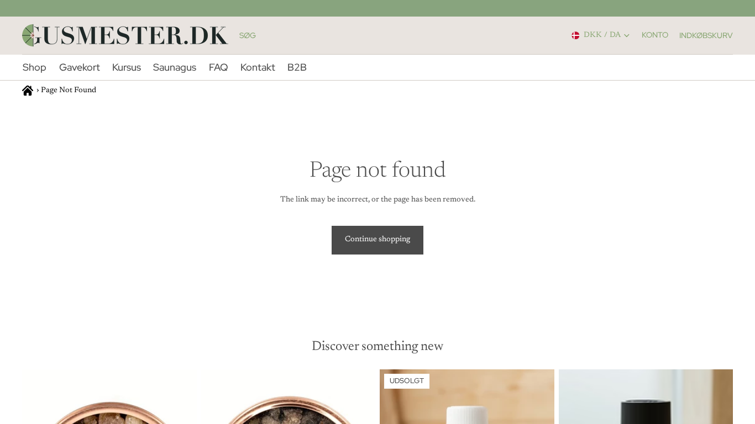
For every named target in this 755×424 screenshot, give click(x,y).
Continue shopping (377, 239)
